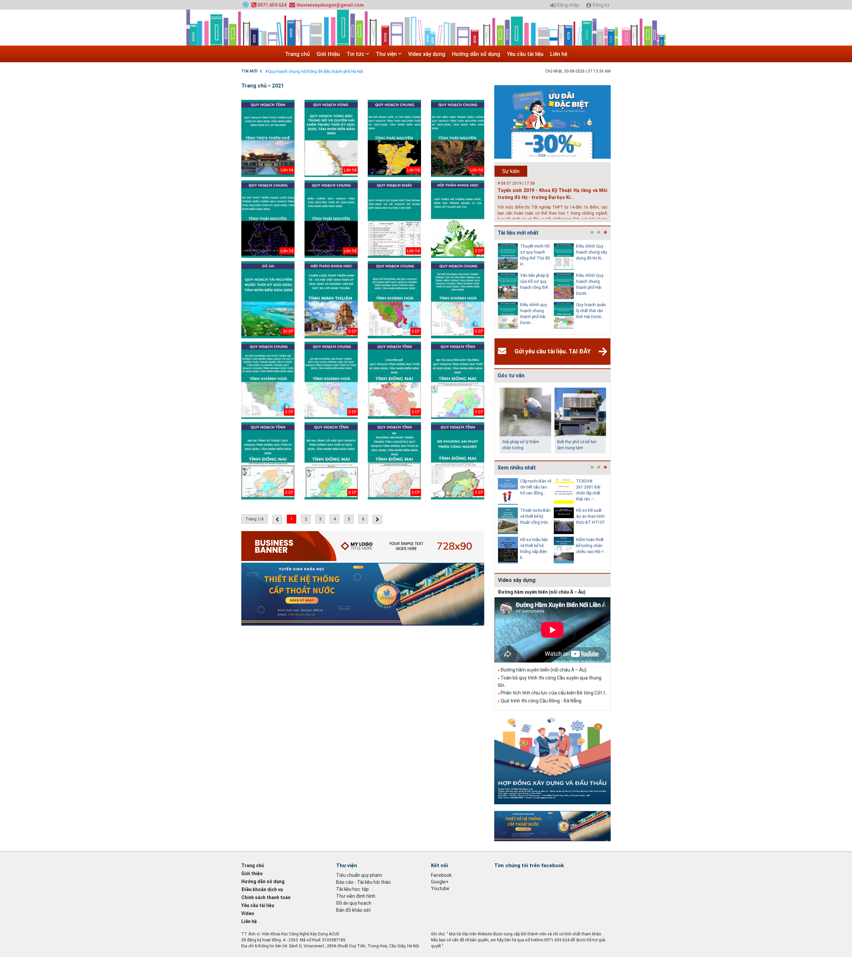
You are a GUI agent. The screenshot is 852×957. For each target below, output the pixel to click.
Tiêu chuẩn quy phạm (359, 875)
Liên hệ (558, 54)
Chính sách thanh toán (266, 897)
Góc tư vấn (511, 375)
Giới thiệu (328, 54)
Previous (493, 287)
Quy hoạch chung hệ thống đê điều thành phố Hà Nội (315, 71)
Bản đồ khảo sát (353, 910)
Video (247, 913)
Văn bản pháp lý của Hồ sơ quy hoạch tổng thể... (535, 281)
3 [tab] (605, 232)
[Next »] (377, 519)
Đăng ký (600, 5)
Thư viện (387, 54)
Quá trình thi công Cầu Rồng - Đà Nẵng (541, 700)
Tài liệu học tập (352, 889)
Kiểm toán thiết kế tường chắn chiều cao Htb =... (591, 545)
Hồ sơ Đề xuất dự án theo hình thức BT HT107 (590, 516)
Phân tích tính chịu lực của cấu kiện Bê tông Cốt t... (554, 692)
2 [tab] (598, 232)
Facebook (441, 875)
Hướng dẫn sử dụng (476, 54)
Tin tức (356, 54)
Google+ (440, 881)
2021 (278, 86)
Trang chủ (297, 54)
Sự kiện (511, 171)
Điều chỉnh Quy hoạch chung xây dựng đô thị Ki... (591, 252)
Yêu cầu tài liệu (525, 54)
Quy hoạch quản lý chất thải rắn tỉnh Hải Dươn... (591, 310)
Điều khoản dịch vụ (262, 889)
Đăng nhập (567, 5)
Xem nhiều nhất (517, 468)
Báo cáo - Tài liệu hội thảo (363, 882)
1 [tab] (592, 232)
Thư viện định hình (355, 896)
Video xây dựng (426, 54)
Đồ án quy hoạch (353, 903)
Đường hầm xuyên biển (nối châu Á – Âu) (541, 592)
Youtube (440, 888)
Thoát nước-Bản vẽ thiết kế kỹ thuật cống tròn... (535, 516)
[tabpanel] (526, 287)
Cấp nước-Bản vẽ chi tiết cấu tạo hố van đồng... (535, 487)
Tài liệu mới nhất (518, 233)
